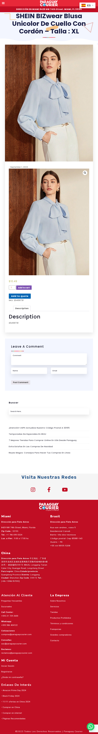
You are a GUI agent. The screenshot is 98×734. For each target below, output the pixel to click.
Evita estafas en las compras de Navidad (31, 446)
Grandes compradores (61, 635)
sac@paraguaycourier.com (14, 644)
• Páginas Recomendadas (13, 718)
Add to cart (24, 287)
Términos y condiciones (61, 623)
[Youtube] (65, 489)
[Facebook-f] (49, 489)
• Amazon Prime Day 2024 (13, 690)
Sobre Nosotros (58, 601)
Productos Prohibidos (60, 618)
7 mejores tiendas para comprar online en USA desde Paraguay (43, 440)
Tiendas (54, 612)
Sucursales (6, 606)
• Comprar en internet (11, 713)
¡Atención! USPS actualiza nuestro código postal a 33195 (39, 427)
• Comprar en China (10, 707)
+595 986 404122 (9, 625)
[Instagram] (33, 489)
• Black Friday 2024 (10, 696)
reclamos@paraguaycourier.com (16, 653)
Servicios (54, 606)
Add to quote (19, 296)
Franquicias (55, 629)
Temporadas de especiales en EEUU (27, 434)
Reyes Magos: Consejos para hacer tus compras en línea (39, 452)
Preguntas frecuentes (11, 601)
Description (22, 308)
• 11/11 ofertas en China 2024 (15, 702)
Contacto (54, 640)
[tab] (22, 308)
